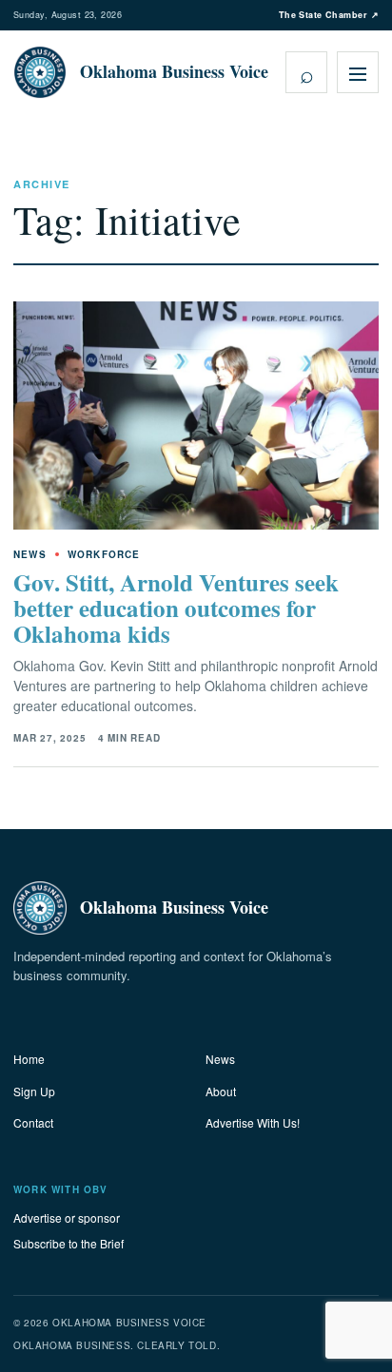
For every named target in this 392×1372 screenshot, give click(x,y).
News (220, 1059)
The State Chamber (329, 15)
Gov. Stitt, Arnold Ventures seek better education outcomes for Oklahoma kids (176, 608)
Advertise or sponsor (66, 1217)
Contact (33, 1122)
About (221, 1091)
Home (29, 1059)
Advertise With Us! (253, 1122)
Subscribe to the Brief (68, 1243)
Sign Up (34, 1091)
